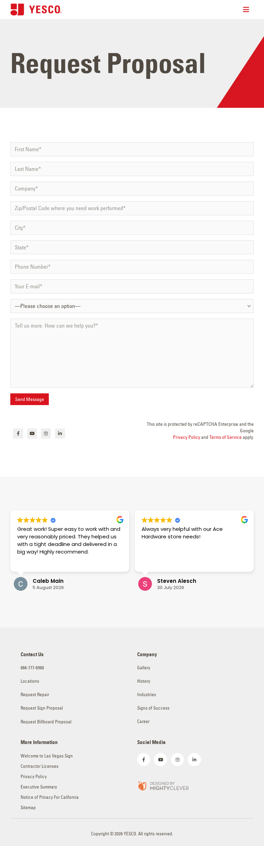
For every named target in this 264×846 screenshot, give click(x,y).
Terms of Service (225, 437)
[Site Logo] (36, 9)
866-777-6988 (32, 668)
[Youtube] (32, 434)
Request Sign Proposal (42, 708)
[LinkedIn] (60, 434)
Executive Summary (39, 787)
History (143, 681)
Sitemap (28, 808)
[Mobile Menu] (248, 10)
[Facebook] (18, 434)
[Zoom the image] (163, 785)
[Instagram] (46, 434)
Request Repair (35, 695)
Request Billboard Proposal (46, 722)
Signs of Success (153, 708)
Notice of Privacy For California (50, 797)
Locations (30, 681)
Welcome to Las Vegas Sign (47, 756)
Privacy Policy (186, 437)
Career (143, 721)
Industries (146, 695)
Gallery (143, 668)
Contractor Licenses (39, 766)
